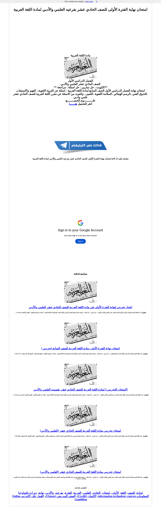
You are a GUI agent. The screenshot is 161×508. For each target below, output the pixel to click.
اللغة (123, 492)
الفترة (68, 492)
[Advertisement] (80, 34)
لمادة (140, 492)
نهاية (41, 492)
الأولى (115, 492)
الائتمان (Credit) (86, 496)
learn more (89, 1)
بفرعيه (59, 492)
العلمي (87, 492)
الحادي (97, 492)
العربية (77, 492)
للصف (131, 492)
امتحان (106, 492)
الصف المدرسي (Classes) (60, 496)
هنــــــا (73, 103)
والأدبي (49, 492)
